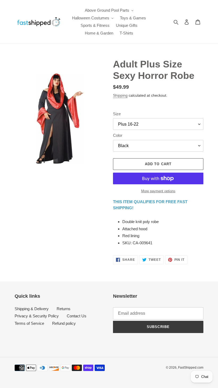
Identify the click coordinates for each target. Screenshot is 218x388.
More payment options (158, 191)
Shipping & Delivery (32, 308)
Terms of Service (29, 323)
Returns (63, 308)
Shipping (120, 95)
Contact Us (76, 316)
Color (117, 135)
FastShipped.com (190, 367)
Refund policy (64, 323)
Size (117, 114)
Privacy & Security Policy (37, 316)
